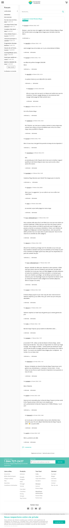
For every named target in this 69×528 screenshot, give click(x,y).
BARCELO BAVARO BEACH (11, 62)
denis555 (27, 43)
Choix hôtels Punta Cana (11, 34)
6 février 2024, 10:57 (34, 25)
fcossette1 (6, 35)
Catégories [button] (7, 11)
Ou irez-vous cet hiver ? (11, 20)
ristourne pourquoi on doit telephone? (15, 38)
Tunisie (22, 486)
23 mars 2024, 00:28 (39, 88)
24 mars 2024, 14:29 (35, 395)
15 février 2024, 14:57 (36, 308)
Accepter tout (59, 522)
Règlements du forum (36, 453)
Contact (53, 483)
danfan (5, 64)
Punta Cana (39, 498)
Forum (7, 7)
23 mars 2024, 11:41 (38, 361)
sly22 (28, 203)
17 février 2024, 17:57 (36, 338)
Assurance (7, 474)
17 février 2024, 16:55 (45, 262)
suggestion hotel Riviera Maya (32, 19)
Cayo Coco (38, 476)
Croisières (22, 491)
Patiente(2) (29, 361)
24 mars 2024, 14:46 (38, 415)
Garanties (7, 483)
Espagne (22, 479)
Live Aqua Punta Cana (10, 24)
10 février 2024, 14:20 (38, 173)
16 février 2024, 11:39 (35, 324)
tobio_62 (27, 106)
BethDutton (6, 45)
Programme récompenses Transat (14, 43)
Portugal (22, 484)
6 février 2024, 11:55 (35, 57)
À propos (53, 474)
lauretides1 (28, 173)
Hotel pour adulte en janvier (12, 57)
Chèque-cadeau (8, 478)
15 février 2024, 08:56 (37, 187)
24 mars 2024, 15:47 (35, 433)
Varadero (38, 481)
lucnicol (26, 25)
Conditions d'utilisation (10, 485)
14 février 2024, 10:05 (36, 243)
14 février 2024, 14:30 (35, 290)
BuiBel (5, 21)
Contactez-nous (8, 459)
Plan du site (54, 485)
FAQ (5, 481)
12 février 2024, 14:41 (43, 217)
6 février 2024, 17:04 (35, 138)
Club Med (22, 489)
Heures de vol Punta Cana (11, 48)
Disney (22, 494)
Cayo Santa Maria (40, 478)
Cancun (38, 486)
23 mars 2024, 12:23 (36, 381)
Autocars (22, 474)
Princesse (30, 88)
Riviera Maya (39, 488)
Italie (21, 481)
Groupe (22, 496)
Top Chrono (23, 498)
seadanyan (29, 120)
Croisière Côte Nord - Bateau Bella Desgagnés (17, 29)
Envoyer (60, 462)
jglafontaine (6, 26)
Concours (53, 481)
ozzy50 (27, 395)
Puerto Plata (39, 495)
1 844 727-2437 (13, 461)
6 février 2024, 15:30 (36, 106)
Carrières (53, 478)
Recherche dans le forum (48, 453)
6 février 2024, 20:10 (39, 153)
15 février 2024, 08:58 (36, 203)
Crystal (5, 54)
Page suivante (11, 67)
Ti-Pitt (26, 324)
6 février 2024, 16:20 (38, 120)
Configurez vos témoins (10, 526)
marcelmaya (30, 153)
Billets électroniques (10, 476)
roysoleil (6, 59)
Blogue (53, 476)
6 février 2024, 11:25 (36, 43)
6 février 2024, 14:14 (37, 74)
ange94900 (6, 40)
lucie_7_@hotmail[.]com (31, 218)
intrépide (27, 338)
